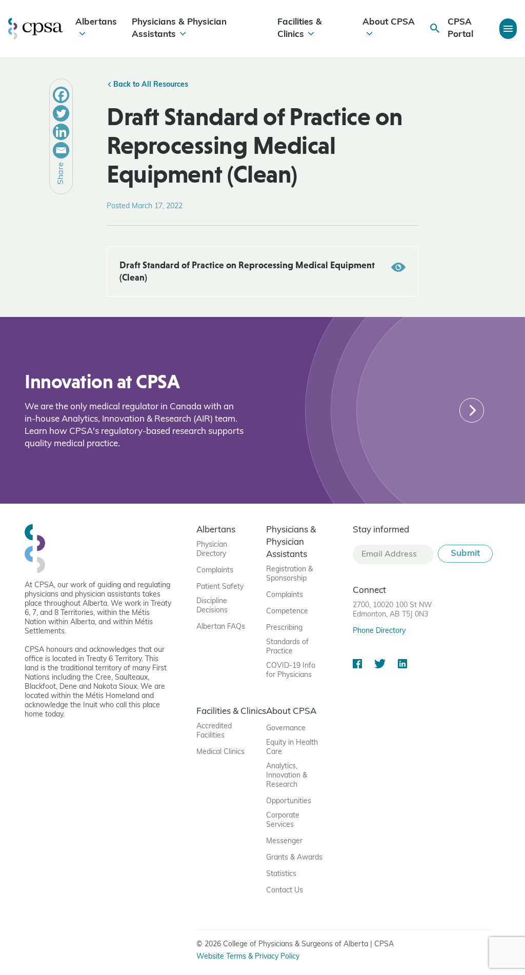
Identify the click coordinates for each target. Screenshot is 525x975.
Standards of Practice (287, 647)
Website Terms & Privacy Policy (247, 957)
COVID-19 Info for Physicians (290, 670)
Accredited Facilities (214, 731)
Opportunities (288, 801)
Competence (287, 611)
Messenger (284, 841)
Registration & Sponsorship (289, 574)
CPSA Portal (460, 28)
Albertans (96, 22)
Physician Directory (211, 549)
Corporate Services (282, 820)
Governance (286, 728)
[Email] (61, 150)
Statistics (281, 874)
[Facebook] (61, 95)
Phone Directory (379, 631)
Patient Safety (220, 587)
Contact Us (284, 890)
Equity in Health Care (292, 747)
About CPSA (388, 22)
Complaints (214, 570)
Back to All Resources (149, 85)
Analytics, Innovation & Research (286, 776)
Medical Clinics (220, 752)
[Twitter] (61, 113)
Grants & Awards (294, 858)
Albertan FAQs (220, 627)
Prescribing (284, 628)
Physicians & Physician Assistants (179, 28)
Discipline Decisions (212, 606)
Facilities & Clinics (299, 28)
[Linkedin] (61, 132)
